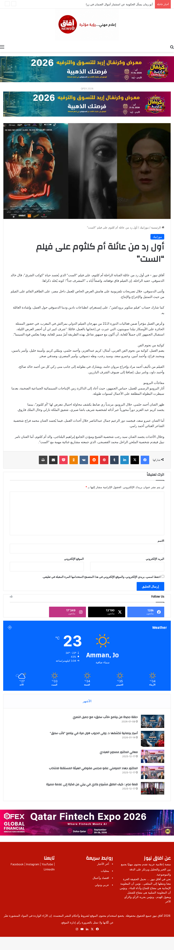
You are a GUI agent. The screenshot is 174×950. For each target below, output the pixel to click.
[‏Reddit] (94, 460)
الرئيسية (156, 227)
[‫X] (134, 460)
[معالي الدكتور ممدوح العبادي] (152, 756)
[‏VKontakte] (84, 460)
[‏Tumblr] (114, 460)
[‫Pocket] (63, 460)
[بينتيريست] (104, 460)
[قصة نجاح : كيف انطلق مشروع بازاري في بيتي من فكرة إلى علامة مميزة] (152, 788)
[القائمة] (2, 47)
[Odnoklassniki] (73, 460)
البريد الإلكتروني (155, 558)
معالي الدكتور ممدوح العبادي (119, 752)
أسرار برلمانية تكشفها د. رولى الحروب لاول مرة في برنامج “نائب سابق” (94, 733)
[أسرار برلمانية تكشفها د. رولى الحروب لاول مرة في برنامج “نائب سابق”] (152, 739)
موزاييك (144, 227)
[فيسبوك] (145, 460)
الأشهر (87, 701)
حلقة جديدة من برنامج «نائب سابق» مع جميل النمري (105, 717)
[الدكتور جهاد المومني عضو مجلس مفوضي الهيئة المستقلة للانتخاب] (152, 772)
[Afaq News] (87, 25)
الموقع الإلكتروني (74, 558)
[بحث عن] (172, 47)
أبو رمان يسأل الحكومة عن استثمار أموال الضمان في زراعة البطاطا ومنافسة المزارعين (101, 4)
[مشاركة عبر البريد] (53, 460)
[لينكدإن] (124, 460)
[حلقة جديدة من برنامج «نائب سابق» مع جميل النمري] (152, 721)
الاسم (161, 540)
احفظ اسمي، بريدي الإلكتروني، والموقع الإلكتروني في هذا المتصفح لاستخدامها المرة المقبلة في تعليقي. (101, 576)
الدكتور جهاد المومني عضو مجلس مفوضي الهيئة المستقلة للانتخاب (93, 768)
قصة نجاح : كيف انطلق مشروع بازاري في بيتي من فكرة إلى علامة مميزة (92, 784)
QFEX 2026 (87, 88)
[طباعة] (43, 460)
